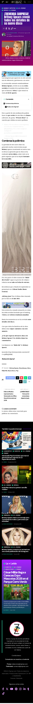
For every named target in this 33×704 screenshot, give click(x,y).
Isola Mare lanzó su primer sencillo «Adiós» (14, 488)
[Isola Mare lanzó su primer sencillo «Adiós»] (16, 474)
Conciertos (8, 451)
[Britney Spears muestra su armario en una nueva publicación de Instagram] (16, 536)
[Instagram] (20, 689)
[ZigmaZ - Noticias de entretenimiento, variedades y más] (16, 2)
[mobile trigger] (3, 2)
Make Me (4, 371)
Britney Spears (14, 368)
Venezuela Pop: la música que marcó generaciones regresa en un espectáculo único (15, 458)
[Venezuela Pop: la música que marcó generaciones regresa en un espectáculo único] (16, 440)
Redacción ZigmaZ (13, 107)
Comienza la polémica (12, 103)
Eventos (8, 567)
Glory (29, 368)
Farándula (7, 515)
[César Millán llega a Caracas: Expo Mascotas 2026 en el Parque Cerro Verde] (16, 592)
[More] (14, 28)
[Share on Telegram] (29, 377)
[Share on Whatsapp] (25, 377)
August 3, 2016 (8, 138)
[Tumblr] (28, 689)
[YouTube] (12, 689)
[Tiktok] (3, 693)
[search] (24, 2)
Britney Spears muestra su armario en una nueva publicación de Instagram (16, 550)
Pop (17, 371)
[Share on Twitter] (9, 28)
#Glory (6, 125)
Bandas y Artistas (9, 8)
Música (6, 10)
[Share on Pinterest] (21, 377)
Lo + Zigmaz (22, 8)
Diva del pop (23, 368)
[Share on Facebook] (6, 28)
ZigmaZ (7, 610)
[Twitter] (7, 689)
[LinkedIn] (24, 689)
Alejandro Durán (12, 32)
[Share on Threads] (21, 381)
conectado (20, 411)
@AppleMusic (8, 129)
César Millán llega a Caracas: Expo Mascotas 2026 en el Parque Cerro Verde (16, 577)
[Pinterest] (16, 689)
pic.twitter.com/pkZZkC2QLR (13, 133)
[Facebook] (3, 689)
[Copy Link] (12, 28)
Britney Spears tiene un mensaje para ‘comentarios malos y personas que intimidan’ (15, 519)
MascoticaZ (10, 569)
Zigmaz (13, 10)
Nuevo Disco (11, 371)
